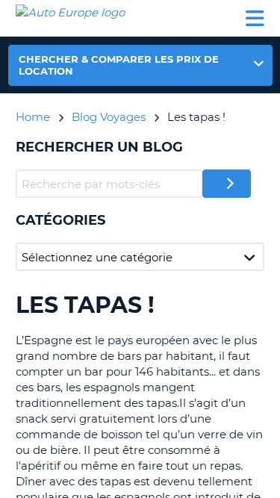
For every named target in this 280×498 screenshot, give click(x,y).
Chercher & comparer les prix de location (119, 65)
